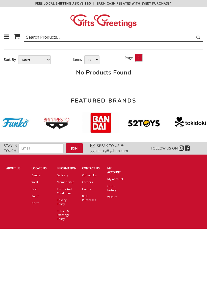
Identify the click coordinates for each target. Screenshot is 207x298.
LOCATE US (39, 168)
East (34, 189)
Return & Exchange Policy (63, 215)
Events (86, 189)
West (35, 182)
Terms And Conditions (64, 191)
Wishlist (112, 197)
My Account (115, 179)
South (35, 196)
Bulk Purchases (89, 198)
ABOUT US (13, 168)
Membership (65, 182)
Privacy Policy (62, 202)
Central (36, 175)
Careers (87, 182)
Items (77, 59)
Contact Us (89, 175)
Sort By (10, 59)
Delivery (62, 175)
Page (128, 57)
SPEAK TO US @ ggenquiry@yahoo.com (109, 148)
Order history (112, 188)
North (35, 203)
